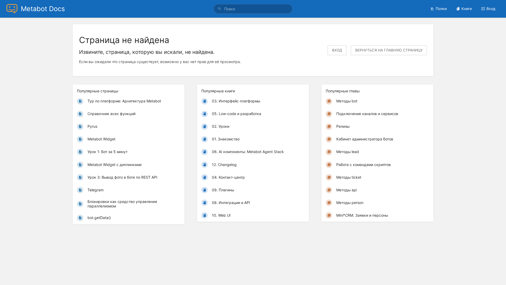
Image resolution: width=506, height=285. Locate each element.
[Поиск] (220, 9)
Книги (466, 8)
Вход (490, 8)
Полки (441, 8)
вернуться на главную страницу (388, 50)
